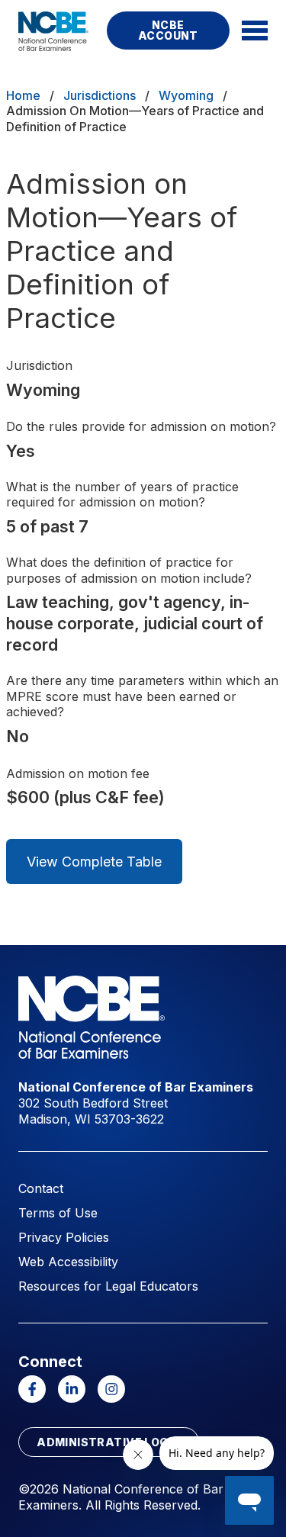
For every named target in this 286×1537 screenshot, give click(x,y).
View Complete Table (94, 862)
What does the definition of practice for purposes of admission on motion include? (129, 570)
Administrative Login (108, 1442)
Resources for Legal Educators (108, 1286)
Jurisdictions (99, 95)
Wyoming (186, 95)
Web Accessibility (68, 1261)
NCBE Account (168, 30)
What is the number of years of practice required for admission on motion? (122, 494)
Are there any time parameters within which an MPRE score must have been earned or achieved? (142, 696)
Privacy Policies (63, 1237)
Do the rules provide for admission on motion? (141, 426)
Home (23, 95)
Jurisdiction (39, 365)
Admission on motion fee (77, 773)
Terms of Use (58, 1212)
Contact (40, 1188)
